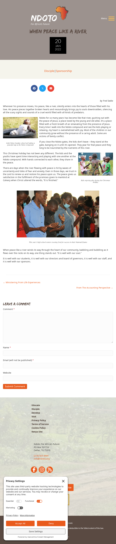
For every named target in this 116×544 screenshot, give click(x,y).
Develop (36, 412)
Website (7, 372)
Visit (34, 416)
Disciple (49, 71)
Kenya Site (37, 431)
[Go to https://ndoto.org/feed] (50, 469)
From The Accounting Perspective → (94, 287)
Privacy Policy (39, 420)
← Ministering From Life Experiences (21, 282)
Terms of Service (40, 424)
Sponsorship (64, 71)
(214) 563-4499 (41, 455)
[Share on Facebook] (34, 88)
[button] (107, 18)
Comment (9, 309)
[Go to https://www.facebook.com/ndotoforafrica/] (34, 469)
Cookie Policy (39, 427)
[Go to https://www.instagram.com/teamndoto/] (42, 469)
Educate (36, 405)
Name (7, 347)
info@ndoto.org (42, 458)
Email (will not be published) (18, 360)
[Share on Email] (50, 88)
